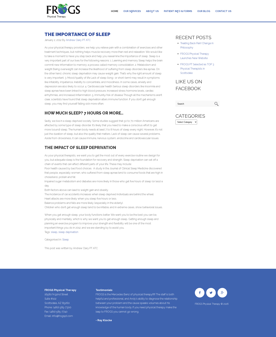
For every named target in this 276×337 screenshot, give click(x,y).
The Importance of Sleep (77, 34)
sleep (54, 232)
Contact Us (223, 11)
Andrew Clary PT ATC (78, 40)
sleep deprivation (68, 232)
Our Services (132, 11)
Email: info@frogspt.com (59, 315)
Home (114, 11)
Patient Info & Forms (178, 11)
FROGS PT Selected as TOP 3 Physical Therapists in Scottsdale (197, 68)
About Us (152, 11)
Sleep (65, 239)
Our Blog (203, 11)
